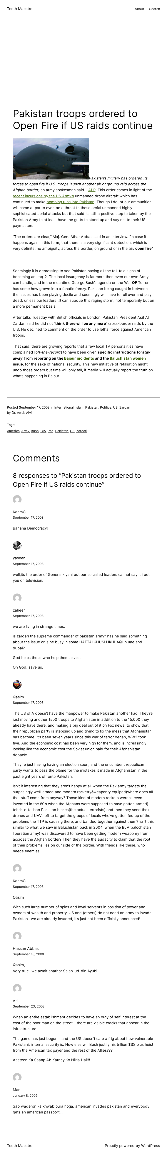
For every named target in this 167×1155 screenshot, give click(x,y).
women (139, 358)
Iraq (50, 431)
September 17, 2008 (28, 517)
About (139, 9)
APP (91, 190)
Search (154, 9)
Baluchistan (121, 358)
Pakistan (91, 407)
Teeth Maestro (19, 9)
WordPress (150, 1145)
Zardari (124, 407)
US (115, 407)
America (13, 431)
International (64, 407)
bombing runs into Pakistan (70, 202)
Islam (79, 407)
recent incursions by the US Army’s (43, 196)
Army (25, 431)
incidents (85, 358)
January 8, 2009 (25, 1095)
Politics (105, 407)
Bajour (70, 358)
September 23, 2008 (29, 1006)
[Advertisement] (83, 64)
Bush (35, 431)
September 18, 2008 (28, 954)
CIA (43, 431)
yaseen (19, 558)
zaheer (19, 610)
